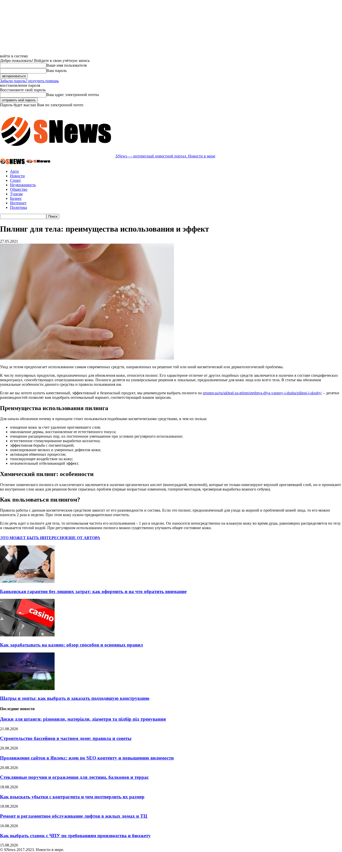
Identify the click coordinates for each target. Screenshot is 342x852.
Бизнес (16, 198)
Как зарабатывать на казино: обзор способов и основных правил (71, 644)
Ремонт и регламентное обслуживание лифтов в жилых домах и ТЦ (73, 816)
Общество (18, 189)
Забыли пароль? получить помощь (29, 81)
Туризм (16, 194)
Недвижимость (23, 185)
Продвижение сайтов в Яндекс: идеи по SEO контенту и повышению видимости (87, 758)
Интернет (18, 203)
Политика (18, 207)
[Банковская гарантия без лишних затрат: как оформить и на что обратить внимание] (27, 582)
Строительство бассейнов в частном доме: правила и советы (65, 738)
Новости (17, 176)
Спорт (15, 180)
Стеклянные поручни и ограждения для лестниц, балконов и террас (74, 777)
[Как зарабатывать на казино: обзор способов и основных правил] (27, 635)
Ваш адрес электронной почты (72, 94)
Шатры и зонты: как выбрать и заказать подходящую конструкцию (74, 698)
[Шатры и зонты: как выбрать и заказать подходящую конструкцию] (27, 689)
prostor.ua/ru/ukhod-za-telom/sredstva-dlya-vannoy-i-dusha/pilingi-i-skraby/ (262, 393)
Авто (14, 171)
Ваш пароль (56, 70)
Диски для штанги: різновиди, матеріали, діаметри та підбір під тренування (83, 719)
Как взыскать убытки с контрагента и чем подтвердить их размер (72, 796)
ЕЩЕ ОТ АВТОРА (83, 538)
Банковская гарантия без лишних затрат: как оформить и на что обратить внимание (93, 591)
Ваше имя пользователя (66, 65)
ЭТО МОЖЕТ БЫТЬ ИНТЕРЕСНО (33, 538)
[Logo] (13, 163)
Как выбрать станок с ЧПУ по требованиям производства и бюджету (75, 835)
